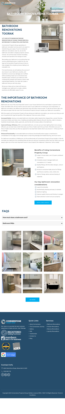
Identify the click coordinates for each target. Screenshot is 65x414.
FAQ (31, 331)
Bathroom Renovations (53, 324)
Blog (31, 338)
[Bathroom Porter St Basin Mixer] (32, 283)
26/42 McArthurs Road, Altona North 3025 (15, 368)
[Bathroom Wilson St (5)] (32, 240)
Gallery (32, 329)
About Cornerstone (35, 324)
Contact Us (33, 336)
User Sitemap (21, 328)
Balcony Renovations (53, 329)
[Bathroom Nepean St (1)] (53, 283)
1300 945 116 (7, 371)
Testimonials (33, 333)
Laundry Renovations (53, 331)
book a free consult (43, 202)
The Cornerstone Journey (37, 326)
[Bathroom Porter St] (11, 283)
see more (32, 299)
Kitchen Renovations (53, 326)
